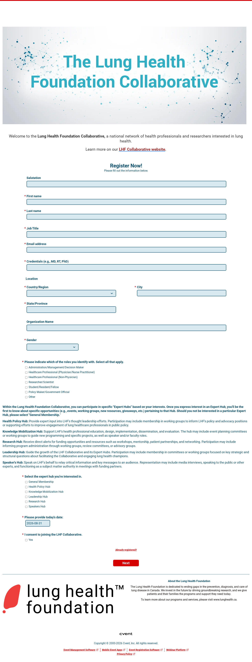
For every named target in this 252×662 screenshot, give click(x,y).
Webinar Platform (175, 649)
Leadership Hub (38, 496)
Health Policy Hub (39, 486)
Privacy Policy (124, 654)
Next (126, 563)
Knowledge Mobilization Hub (46, 491)
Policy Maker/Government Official (49, 392)
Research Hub (37, 501)
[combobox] (29, 293)
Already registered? (126, 549)
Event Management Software (79, 649)
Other (32, 396)
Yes (31, 539)
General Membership (41, 481)
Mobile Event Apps (112, 649)
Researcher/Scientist (41, 382)
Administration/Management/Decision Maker (56, 367)
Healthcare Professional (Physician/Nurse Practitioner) (62, 372)
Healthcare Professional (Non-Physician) (53, 377)
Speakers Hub (37, 506)
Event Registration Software (144, 649)
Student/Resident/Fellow (44, 387)
